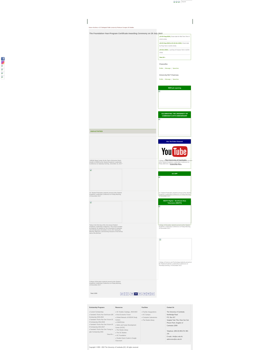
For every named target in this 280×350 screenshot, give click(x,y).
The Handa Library (122, 330)
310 (140, 294)
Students (136, 21)
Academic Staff (104, 1)
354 (144, 294)
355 (148, 294)
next (152, 294)
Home (90, 27)
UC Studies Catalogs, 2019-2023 (127, 312)
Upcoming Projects (169, 21)
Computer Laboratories (150, 317)
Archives (117, 1)
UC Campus (146, 314)
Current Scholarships (97, 312)
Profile (161, 68)
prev (122, 294)
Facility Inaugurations (149, 312)
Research (146, 21)
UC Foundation (121, 335)
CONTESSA (120, 322)
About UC (92, 21)
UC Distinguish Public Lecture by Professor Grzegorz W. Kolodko (116, 27)
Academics (113, 21)
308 (132, 294)
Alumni (155, 21)
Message (168, 68)
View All (109, 334)
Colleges (103, 21)
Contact (137, 1)
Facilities (93, 1)
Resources (124, 21)
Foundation (162, 1)
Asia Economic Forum (123, 314)
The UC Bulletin (122, 332)
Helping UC (127, 1)
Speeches (176, 68)
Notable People (150, 1)
